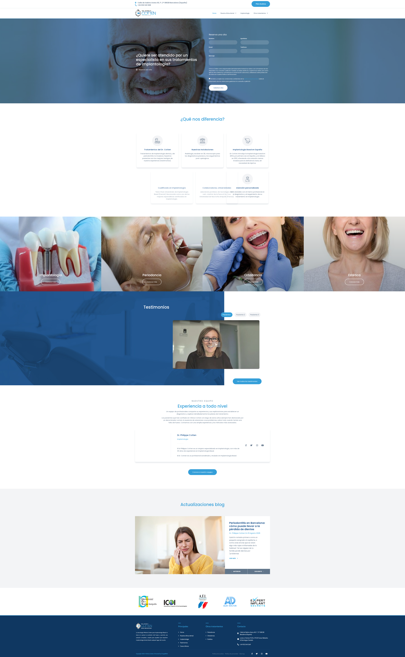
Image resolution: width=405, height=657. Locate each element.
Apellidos (243, 38)
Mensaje (212, 56)
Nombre (211, 38)
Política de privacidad (251, 79)
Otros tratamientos (260, 13)
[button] (216, 344)
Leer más (232, 558)
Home (214, 13)
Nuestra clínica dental (227, 13)
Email (211, 47)
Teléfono (243, 47)
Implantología (244, 13)
